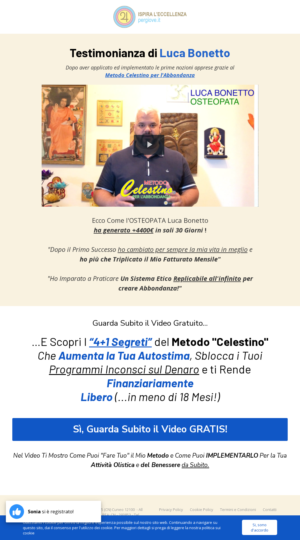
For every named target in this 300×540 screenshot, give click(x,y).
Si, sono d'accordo (259, 527)
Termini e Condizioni (238, 509)
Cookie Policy (201, 509)
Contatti (270, 509)
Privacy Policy (171, 509)
